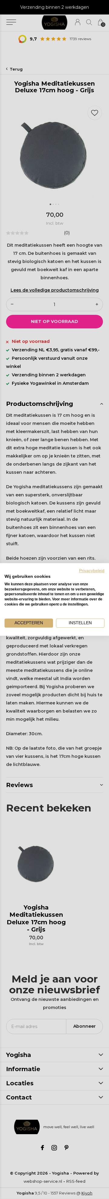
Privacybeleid (91, 570)
